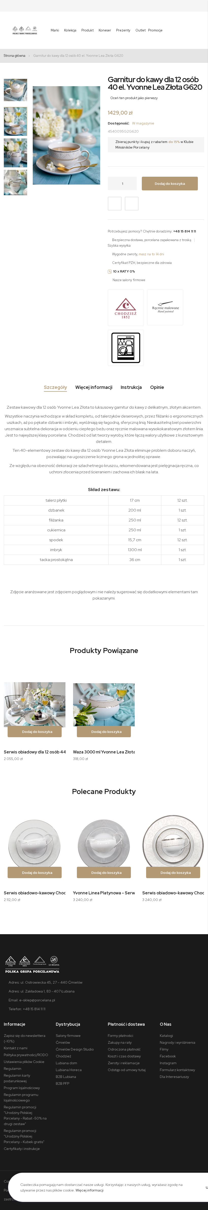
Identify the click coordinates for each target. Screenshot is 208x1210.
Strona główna (14, 55)
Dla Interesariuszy (174, 1076)
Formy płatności (120, 1035)
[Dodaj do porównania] (131, 203)
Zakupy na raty (120, 1042)
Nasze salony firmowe (129, 280)
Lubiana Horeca (69, 1070)
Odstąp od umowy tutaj (127, 1070)
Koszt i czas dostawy (124, 1056)
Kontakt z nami (15, 1048)
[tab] (55, 388)
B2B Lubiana (66, 1076)
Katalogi (166, 1035)
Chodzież (63, 1056)
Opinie (157, 387)
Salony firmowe (68, 1035)
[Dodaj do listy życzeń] (115, 203)
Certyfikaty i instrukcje (22, 1148)
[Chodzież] (126, 308)
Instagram (168, 1063)
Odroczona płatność (124, 1049)
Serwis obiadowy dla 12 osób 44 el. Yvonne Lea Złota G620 (61, 752)
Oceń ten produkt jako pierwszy (134, 98)
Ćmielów (63, 1042)
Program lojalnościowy (22, 1088)
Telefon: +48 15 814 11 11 (27, 1009)
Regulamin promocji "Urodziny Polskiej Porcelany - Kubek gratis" (24, 1136)
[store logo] (25, 30)
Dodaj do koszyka (36, 731)
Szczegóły (55, 387)
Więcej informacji (93, 387)
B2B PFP (62, 1083)
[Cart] (201, 30)
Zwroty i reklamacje (124, 1063)
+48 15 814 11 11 (184, 231)
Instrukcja (131, 387)
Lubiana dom (66, 1063)
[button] (15, 90)
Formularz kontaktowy (177, 1070)
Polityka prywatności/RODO (26, 1055)
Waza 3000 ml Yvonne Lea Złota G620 (110, 752)
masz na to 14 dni (151, 254)
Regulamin (12, 1068)
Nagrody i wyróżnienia (177, 1042)
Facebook (168, 1056)
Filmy (164, 1049)
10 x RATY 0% (124, 271)
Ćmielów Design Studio (75, 1049)
